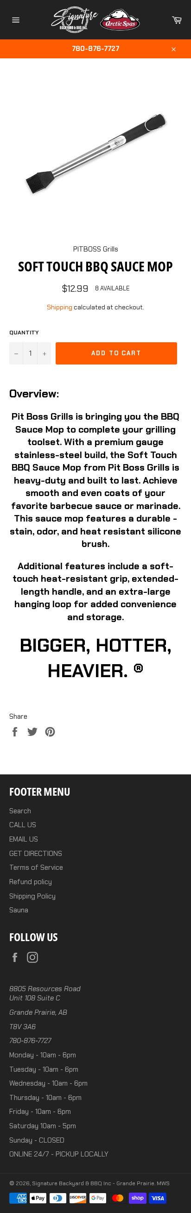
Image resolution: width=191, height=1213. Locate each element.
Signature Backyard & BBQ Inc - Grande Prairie (93, 1183)
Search (20, 811)
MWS (163, 1183)
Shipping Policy (32, 896)
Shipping (59, 307)
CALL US (22, 825)
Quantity (24, 332)
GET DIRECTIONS (35, 853)
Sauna (18, 910)
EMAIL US (23, 839)
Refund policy (30, 881)
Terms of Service (36, 867)
